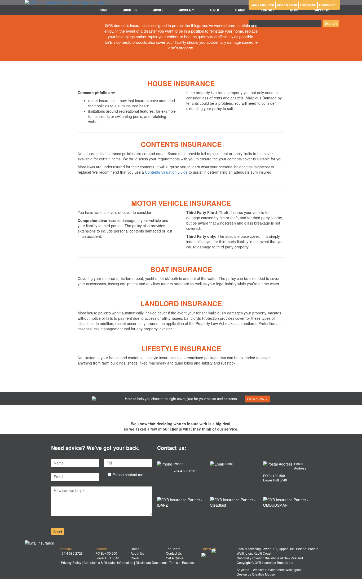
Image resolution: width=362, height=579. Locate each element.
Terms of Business (182, 562)
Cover (214, 9)
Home (103, 9)
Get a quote (256, 399)
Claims (240, 9)
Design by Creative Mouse (256, 574)
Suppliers (321, 9)
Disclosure (327, 4)
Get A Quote (174, 558)
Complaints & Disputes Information (108, 562)
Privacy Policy (71, 562)
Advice (158, 9)
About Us (130, 9)
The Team (173, 548)
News (294, 9)
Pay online (308, 4)
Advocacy (186, 9)
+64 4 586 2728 (262, 4)
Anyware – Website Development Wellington (269, 569)
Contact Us (174, 553)
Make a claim (287, 4)
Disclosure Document (151, 562)
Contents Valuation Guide (166, 172)
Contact (267, 9)
